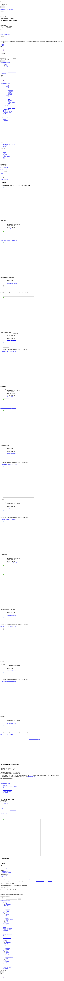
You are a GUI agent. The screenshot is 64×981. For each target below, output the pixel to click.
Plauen (4, 150)
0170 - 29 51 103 (3, 169)
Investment (8, 909)
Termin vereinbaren (4, 179)
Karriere (4, 922)
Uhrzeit (4, 768)
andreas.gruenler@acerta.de (12, 283)
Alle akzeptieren (5, 892)
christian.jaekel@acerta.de (11, 340)
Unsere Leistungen (6, 905)
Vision (7, 67)
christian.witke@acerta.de (11, 396)
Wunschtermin (5, 766)
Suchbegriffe (3, 898)
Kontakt (4, 927)
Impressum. (50, 881)
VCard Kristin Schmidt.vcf (8, 681)
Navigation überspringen (5, 62)
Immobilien (8, 910)
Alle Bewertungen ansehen (5, 868)
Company (5, 64)
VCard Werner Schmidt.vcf (8, 240)
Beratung (7, 911)
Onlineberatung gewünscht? (6, 773)
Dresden (4, 152)
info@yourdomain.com (5, 34)
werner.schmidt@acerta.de (11, 228)
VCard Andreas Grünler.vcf (8, 294)
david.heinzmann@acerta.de (12, 562)
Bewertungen (8, 904)
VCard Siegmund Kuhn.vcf (8, 464)
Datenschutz (5, 787)
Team (7, 65)
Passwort (2, 5)
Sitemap (4, 788)
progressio (30, 878)
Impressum (5, 785)
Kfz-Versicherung (6, 923)
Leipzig (4, 155)
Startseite (5, 902)
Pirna (4, 157)
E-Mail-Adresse (6, 772)
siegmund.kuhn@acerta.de (11, 453)
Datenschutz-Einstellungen (34, 739)
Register (2, 9)
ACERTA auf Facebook (5, 813)
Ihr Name (4, 770)
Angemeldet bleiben (6, 59)
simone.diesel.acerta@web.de (12, 723)
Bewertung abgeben (4, 866)
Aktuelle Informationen (7, 790)
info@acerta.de (3, 73)
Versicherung (8, 906)
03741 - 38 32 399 (12, 72)
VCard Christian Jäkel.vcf (8, 351)
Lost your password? (8, 9)
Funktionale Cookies (6, 887)
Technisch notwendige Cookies (8, 883)
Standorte (5, 912)
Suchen (2, 971)
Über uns (5, 903)
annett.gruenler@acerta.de (11, 508)
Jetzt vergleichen (9, 924)
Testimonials (5, 120)
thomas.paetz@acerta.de (11, 615)
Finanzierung (8, 907)
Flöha (4, 153)
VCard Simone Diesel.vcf (8, 734)
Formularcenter (6, 925)
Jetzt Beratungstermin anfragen (6, 778)
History (7, 66)
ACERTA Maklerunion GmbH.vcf (10, 860)
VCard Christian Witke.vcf (8, 408)
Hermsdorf (5, 154)
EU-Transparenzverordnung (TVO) (10, 786)
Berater (4, 769)
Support (4, 68)
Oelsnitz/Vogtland (6, 156)
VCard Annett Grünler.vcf (8, 519)
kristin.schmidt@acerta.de (11, 670)
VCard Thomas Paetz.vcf (8, 626)
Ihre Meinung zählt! (7, 792)
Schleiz (4, 158)
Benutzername (3, 4)
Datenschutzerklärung (32, 776)
